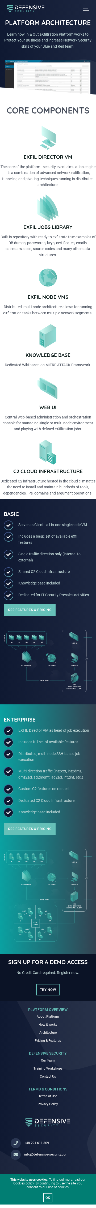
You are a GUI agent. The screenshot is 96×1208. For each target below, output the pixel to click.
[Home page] (47, 1125)
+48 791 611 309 (36, 1143)
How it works (48, 1024)
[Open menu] (86, 9)
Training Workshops (48, 1068)
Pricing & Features (48, 1041)
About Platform (48, 1016)
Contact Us (48, 1076)
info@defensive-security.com (46, 1154)
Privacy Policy (48, 1104)
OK (47, 1198)
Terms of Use (48, 1096)
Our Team (48, 1060)
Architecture (48, 1033)
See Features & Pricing (30, 610)
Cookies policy (23, 1183)
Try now (48, 990)
